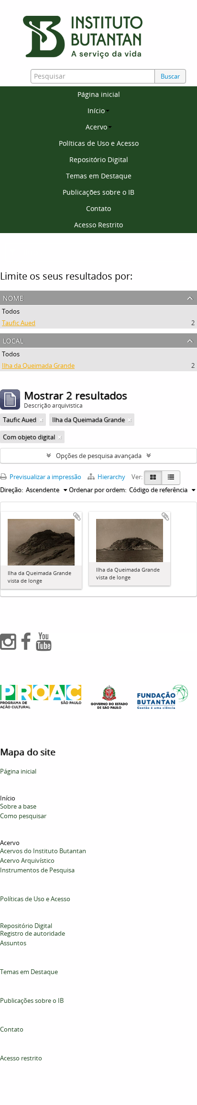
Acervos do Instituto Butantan (43, 850)
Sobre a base (18, 806)
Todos (11, 311)
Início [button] (96, 110)
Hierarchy (111, 476)
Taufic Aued (18, 322)
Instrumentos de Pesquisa (37, 870)
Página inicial (98, 94)
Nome (13, 297)
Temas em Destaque (98, 175)
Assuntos (13, 943)
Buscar (170, 76)
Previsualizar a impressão (44, 476)
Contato (98, 208)
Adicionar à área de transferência (77, 516)
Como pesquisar (23, 815)
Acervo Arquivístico (27, 860)
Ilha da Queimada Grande (38, 365)
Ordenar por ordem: (97, 489)
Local (13, 339)
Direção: (11, 489)
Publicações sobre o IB (98, 192)
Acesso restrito (21, 1058)
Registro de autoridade (32, 933)
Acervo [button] (96, 126)
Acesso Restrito (98, 224)
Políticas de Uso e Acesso (99, 143)
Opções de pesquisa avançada (99, 455)
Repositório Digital (98, 159)
